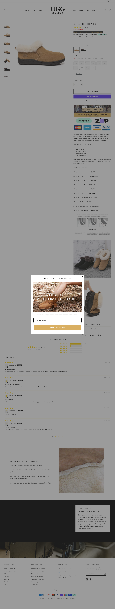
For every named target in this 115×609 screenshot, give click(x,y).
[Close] (82, 277)
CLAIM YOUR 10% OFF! (57, 327)
